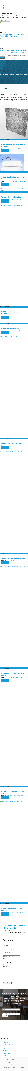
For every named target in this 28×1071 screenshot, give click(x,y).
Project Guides (10, 148)
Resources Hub (7, 1052)
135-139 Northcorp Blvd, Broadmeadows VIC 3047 (15, 1029)
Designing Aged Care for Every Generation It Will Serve (12, 35)
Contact (5, 1055)
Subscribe (5, 1015)
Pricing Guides (18, 181)
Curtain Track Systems (8, 1044)
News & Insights (7, 1053)
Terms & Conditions (10, 1062)
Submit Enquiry (7, 983)
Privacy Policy (10, 1064)
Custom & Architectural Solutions (11, 1046)
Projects (5, 1050)
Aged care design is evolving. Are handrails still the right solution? (13, 51)
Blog (6, 88)
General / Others (11, 199)
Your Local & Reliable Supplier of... (13, 558)
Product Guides (19, 148)
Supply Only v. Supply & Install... (13, 443)
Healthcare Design (19, 677)
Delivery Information (10, 1059)
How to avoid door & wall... (11, 329)
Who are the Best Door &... (11, 197)
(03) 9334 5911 (7, 1027)
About (4, 1048)
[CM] (18, 1069)
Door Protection (7, 1041)
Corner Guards (6, 1042)
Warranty (10, 1061)
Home (1, 88)
